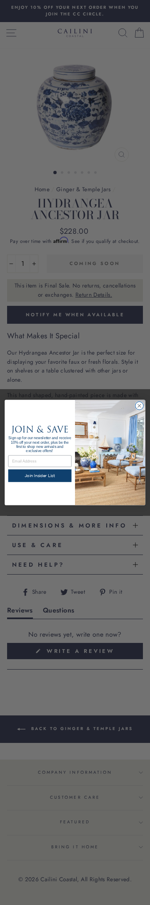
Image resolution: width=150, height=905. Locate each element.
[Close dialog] (139, 406)
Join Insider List (40, 475)
